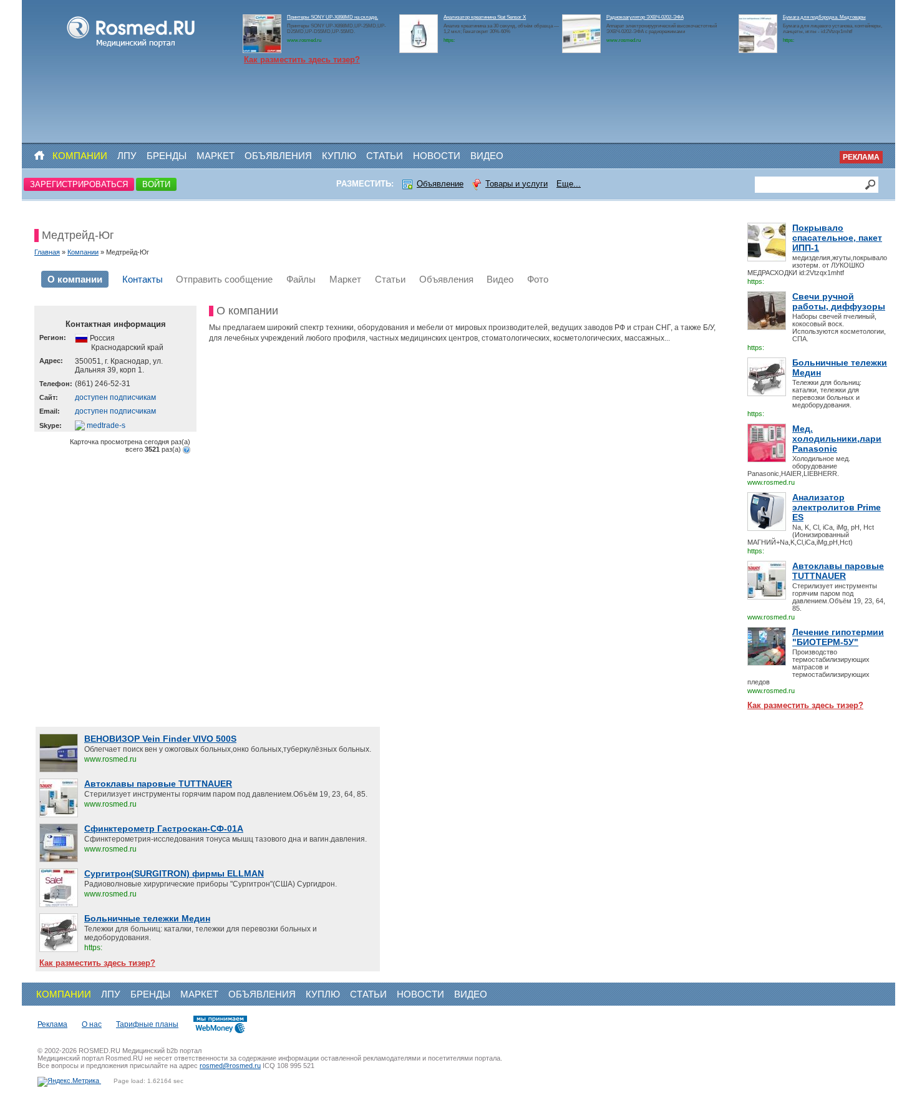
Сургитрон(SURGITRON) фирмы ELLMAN (174, 873)
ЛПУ (127, 155)
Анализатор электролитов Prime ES (836, 507)
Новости (436, 155)
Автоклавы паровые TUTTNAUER (838, 571)
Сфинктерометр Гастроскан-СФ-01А (163, 828)
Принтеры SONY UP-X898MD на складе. (332, 17)
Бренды (167, 155)
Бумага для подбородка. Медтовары (824, 17)
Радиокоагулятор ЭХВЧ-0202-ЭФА (645, 17)
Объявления (278, 155)
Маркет (215, 155)
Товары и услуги (516, 183)
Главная (47, 252)
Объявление (440, 183)
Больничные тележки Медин (839, 367)
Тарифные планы (147, 1024)
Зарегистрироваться (79, 184)
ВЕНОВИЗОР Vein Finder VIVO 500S (160, 739)
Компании (79, 155)
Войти (156, 184)
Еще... (568, 183)
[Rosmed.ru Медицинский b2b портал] (131, 47)
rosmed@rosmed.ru (230, 1065)
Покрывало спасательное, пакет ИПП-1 (837, 238)
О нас (92, 1024)
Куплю (339, 155)
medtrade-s (105, 425)
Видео (486, 155)
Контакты (142, 279)
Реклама (861, 157)
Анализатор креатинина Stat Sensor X (485, 17)
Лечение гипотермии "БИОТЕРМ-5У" (838, 637)
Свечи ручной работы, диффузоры (838, 301)
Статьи (384, 155)
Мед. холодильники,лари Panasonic (836, 439)
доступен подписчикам (115, 397)
